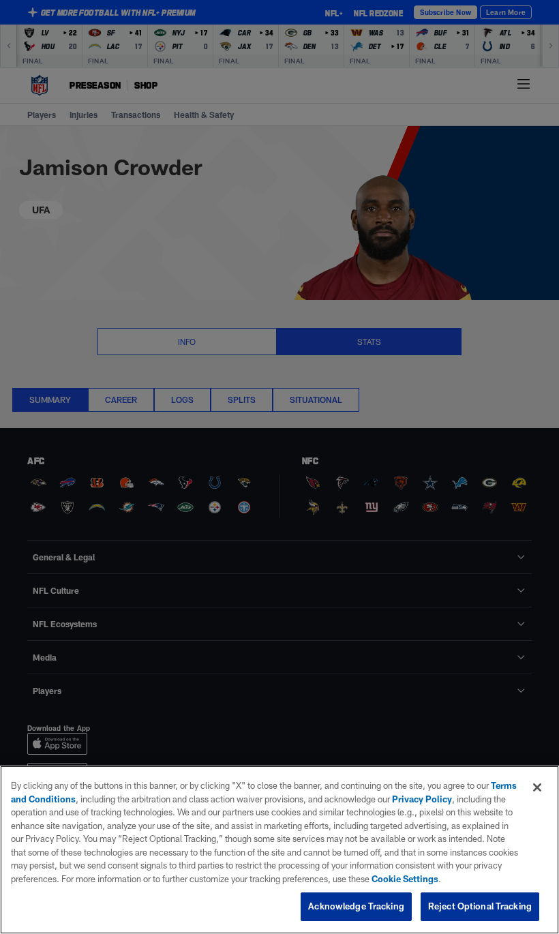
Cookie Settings (405, 878)
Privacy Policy (422, 799)
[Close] (537, 787)
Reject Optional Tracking (480, 906)
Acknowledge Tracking (356, 906)
